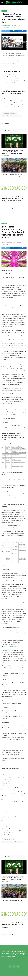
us (6, 760)
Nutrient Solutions (17, 115)
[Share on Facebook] (22, 31)
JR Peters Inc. (5, 57)
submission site (16, 101)
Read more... (19, 956)
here (23, 580)
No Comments (6, 27)
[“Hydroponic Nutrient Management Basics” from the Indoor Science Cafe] (14, 42)
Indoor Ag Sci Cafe (6, 115)
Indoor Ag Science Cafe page (15, 75)
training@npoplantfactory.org (10, 646)
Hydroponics (13, 113)
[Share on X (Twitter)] (5, 31)
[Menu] (2, 2)
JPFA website (17, 811)
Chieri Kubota (5, 113)
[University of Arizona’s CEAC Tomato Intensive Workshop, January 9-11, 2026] (14, 165)
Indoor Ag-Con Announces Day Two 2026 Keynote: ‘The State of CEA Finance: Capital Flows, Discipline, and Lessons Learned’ (13, 152)
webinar (21, 841)
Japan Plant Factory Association (9, 841)
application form (14, 807)
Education (4, 10)
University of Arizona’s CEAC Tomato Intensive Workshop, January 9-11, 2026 (12, 175)
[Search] (26, 2)
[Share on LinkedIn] (14, 31)
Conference (5, 839)
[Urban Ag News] (15, 2)
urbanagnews (6, 25)
